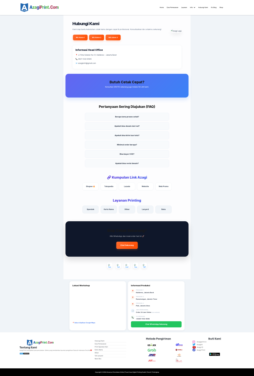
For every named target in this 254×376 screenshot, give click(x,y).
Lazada (127, 186)
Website (145, 186)
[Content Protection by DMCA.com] (24, 353)
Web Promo (163, 186)
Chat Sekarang (127, 245)
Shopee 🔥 (90, 186)
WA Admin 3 (113, 37)
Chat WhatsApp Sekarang (156, 324)
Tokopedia (108, 186)
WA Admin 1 (80, 37)
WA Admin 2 (96, 37)
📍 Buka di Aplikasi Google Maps (83, 323)
